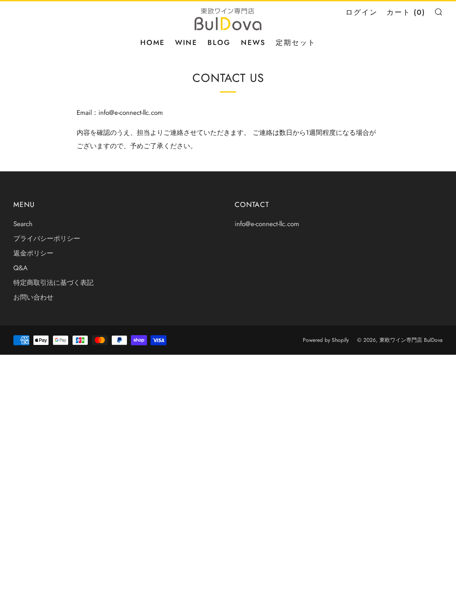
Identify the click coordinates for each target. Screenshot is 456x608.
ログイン (362, 12)
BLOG (219, 42)
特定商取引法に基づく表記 (53, 283)
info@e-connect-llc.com (267, 224)
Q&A (20, 268)
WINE (186, 42)
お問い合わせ (33, 297)
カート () (406, 12)
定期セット (296, 42)
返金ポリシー (33, 253)
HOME (152, 42)
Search (23, 224)
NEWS (253, 42)
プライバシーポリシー (46, 238)
